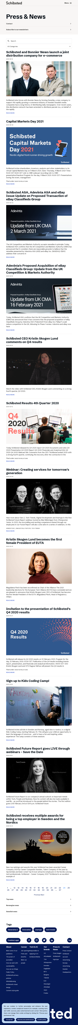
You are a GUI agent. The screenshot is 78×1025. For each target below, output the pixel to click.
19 (43, 888)
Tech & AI (33, 947)
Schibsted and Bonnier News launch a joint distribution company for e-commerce (37, 53)
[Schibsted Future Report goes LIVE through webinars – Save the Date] (39, 775)
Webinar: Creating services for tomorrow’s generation (37, 471)
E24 (45, 981)
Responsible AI (34, 951)
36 (52, 890)
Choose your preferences (25, 1019)
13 (18, 888)
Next (42, 895)
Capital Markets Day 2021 (24, 121)
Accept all (9, 1019)
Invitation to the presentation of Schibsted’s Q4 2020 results (38, 610)
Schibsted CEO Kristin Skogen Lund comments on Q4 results (32, 340)
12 (14, 888)
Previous (37, 895)
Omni (45, 990)
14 (22, 888)
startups (27, 528)
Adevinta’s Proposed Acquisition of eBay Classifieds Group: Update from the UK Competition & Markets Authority (36, 269)
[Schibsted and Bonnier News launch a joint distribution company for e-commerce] (39, 79)
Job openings (25, 951)
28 (17, 890)
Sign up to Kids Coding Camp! (27, 681)
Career (24, 947)
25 (69, 888)
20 (47, 888)
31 (30, 890)
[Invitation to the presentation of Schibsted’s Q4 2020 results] (39, 636)
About (8, 947)
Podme (46, 993)
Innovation (20, 528)
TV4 (45, 959)
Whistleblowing (11, 981)
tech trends (35, 528)
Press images (57, 953)
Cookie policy (41, 1019)
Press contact (67, 951)
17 (34, 888)
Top (69, 940)
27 (13, 890)
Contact (66, 947)
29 (21, 890)
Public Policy (10, 972)
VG (45, 953)
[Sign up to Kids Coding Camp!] (39, 706)
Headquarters (65, 34)
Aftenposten (48, 962)
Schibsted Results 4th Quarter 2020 (32, 403)
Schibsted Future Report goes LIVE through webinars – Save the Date (38, 750)
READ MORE (10, 113)
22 (55, 888)
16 (30, 888)
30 (26, 890)
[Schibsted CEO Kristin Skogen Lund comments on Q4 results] (39, 366)
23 (60, 888)
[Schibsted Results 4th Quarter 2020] (39, 426)
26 (8, 890)
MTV (45, 972)
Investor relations (21, 181)
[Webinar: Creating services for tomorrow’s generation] (39, 496)
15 (26, 888)
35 (48, 890)
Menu (68, 3)
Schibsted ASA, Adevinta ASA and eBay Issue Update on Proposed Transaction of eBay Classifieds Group (37, 195)
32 (34, 890)
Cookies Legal (13, 940)
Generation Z (10, 528)
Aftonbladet (47, 956)
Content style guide (12, 990)
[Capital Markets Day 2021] (39, 146)
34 (43, 890)
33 (39, 890)
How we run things (12, 969)
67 (60, 890)
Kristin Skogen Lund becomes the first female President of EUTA (34, 541)
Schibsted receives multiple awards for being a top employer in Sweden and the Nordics (35, 819)
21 (51, 888)
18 (39, 888)
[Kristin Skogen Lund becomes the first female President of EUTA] (39, 566)
